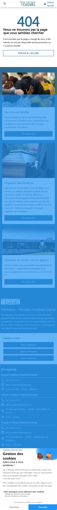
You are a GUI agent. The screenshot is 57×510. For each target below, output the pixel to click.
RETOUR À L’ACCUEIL (28, 53)
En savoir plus (29, 134)
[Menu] (4, 4)
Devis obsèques (28, 344)
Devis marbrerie (28, 358)
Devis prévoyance (28, 351)
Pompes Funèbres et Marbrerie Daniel (19, 374)
